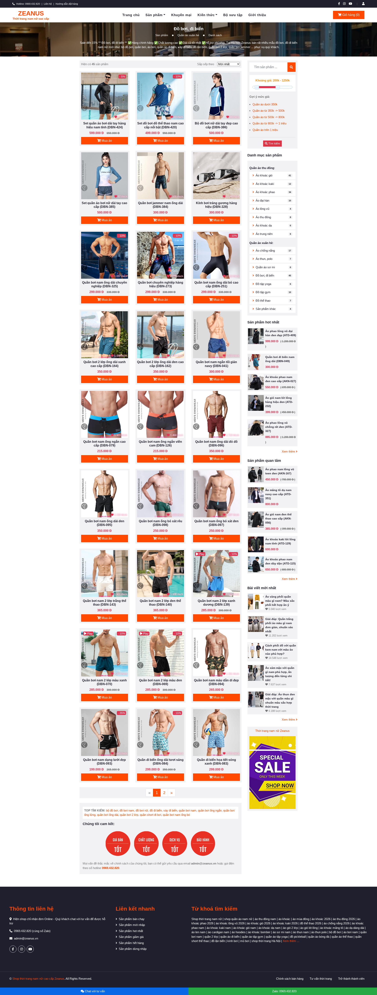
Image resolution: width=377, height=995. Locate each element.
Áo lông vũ (262, 208)
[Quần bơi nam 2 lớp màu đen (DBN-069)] (160, 652)
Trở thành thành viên (351, 978)
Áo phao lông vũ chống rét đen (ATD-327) (278, 427)
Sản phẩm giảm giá (131, 936)
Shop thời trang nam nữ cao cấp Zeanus (38, 978)
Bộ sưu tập (232, 15)
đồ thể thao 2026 (310, 923)
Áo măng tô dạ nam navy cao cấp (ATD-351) (278, 494)
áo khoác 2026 (321, 919)
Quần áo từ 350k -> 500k (269, 110)
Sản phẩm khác (266, 308)
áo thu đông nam (265, 919)
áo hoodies (239, 932)
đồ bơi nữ (142, 810)
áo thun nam (301, 932)
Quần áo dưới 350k (265, 104)
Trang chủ (131, 15)
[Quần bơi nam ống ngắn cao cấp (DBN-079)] (104, 414)
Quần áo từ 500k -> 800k (269, 117)
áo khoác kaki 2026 (285, 923)
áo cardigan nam (218, 932)
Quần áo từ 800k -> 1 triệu (269, 123)
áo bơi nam (350, 932)
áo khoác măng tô (331, 927)
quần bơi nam (187, 810)
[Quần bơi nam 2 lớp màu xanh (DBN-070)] (104, 652)
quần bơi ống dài (107, 814)
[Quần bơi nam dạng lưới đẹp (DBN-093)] (104, 732)
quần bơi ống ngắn (210, 810)
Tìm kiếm (274, 143)
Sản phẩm (154, 15)
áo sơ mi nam (282, 932)
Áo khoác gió (264, 175)
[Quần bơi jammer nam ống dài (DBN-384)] (160, 175)
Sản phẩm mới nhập (132, 925)
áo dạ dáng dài (354, 927)
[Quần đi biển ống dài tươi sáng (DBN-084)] (160, 732)
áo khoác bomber (259, 932)
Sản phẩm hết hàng (131, 943)
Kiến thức (206, 15)
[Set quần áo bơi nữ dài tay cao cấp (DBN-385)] (104, 175)
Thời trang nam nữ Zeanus (272, 730)
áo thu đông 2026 (344, 919)
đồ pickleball (298, 936)
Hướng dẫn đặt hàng (67, 4)
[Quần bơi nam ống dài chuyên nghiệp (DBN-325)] (104, 255)
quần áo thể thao (342, 936)
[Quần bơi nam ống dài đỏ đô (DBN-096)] (216, 414)
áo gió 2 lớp (290, 927)
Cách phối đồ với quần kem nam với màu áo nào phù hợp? (280, 649)
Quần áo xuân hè (188, 35)
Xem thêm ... (291, 941)
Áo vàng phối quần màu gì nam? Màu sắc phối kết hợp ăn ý (280, 600)
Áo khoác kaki (265, 183)
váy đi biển (170, 810)
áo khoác (284, 919)
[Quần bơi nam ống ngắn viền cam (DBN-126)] (160, 414)
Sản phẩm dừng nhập (132, 948)
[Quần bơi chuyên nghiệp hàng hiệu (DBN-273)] (160, 255)
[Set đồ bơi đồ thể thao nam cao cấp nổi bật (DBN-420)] (160, 96)
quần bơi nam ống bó (176, 814)
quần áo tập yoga (277, 936)
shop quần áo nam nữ (238, 919)
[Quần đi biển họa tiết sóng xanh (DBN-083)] (216, 732)
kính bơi (232, 941)
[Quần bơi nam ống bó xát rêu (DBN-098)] (160, 493)
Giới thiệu (257, 15)
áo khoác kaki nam (219, 927)
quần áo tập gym (252, 936)
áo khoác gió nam (244, 927)
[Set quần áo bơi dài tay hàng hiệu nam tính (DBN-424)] (104, 96)
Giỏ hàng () (350, 14)
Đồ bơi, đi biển (265, 275)
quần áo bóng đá (318, 936)
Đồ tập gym (263, 292)
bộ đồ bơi (112, 810)
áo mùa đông (301, 919)
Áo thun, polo (264, 258)
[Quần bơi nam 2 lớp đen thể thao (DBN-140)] (160, 573)
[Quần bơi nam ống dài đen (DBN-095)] (104, 493)
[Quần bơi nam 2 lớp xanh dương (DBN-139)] (216, 573)
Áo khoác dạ (264, 225)
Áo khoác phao (265, 192)
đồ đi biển (156, 810)
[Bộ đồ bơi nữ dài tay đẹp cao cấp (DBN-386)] (216, 96)
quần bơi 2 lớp (129, 814)
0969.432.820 (110, 868)
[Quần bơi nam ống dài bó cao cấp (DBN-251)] (216, 255)
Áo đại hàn (262, 200)
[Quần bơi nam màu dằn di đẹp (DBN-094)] (216, 652)
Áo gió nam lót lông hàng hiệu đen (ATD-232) (279, 402)
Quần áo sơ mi (265, 267)
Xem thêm (289, 451)
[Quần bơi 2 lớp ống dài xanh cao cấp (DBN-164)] (104, 334)
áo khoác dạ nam (269, 927)
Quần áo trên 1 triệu (265, 129)
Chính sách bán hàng (289, 978)
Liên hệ (48, 4)
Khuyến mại (181, 15)
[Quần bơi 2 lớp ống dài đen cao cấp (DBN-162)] (160, 334)
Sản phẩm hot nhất (131, 931)
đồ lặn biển (218, 941)
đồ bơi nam (127, 810)
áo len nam (198, 932)
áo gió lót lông (309, 927)
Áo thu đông (263, 217)
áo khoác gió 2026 (258, 923)
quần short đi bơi (150, 814)
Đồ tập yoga (263, 284)
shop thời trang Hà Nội (266, 941)
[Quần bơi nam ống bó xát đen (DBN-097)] (216, 493)
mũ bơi (244, 941)
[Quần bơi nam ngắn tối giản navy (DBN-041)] (216, 334)
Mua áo (106, 140)
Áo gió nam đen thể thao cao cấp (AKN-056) (278, 518)
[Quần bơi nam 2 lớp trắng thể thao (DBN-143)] (104, 573)
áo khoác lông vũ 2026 (230, 923)
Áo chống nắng (265, 250)
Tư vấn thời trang (321, 978)
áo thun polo (319, 932)
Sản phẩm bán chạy (132, 919)
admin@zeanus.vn (26, 938)
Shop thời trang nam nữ (206, 919)
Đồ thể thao (263, 300)
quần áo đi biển (230, 936)
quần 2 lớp (211, 936)
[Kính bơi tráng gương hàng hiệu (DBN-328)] (216, 175)
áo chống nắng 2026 (337, 923)
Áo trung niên (264, 234)
